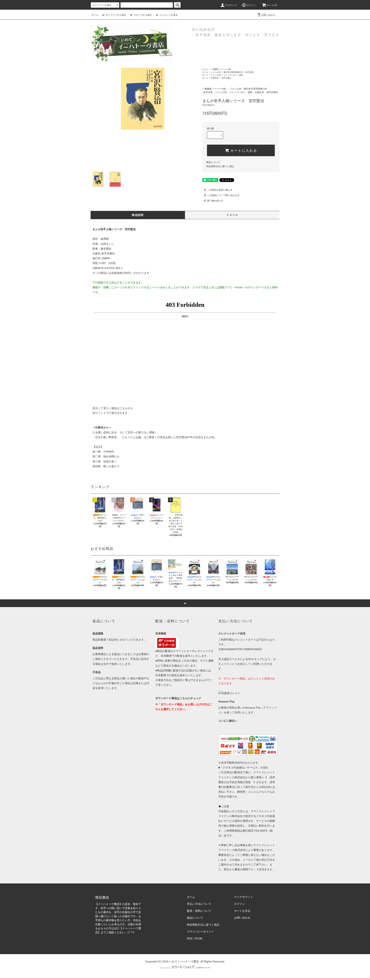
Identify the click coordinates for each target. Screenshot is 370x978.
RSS (189, 938)
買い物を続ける (215, 200)
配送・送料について (199, 910)
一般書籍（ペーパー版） (221, 69)
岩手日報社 (226, 78)
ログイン (251, 5)
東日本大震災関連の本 (233, 72)
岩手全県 (249, 72)
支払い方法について (199, 903)
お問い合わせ (268, 15)
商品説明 (138, 214)
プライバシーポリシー (200, 931)
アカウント (231, 5)
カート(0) (272, 5)
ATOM (198, 938)
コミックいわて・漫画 (233, 75)
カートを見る (242, 910)
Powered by (165, 968)
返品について (213, 162)
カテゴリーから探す (116, 15)
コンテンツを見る (168, 15)
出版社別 (215, 78)
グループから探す (143, 15)
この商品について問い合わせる (223, 195)
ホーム (95, 15)
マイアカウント (243, 896)
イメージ (232, 214)
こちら (123, 408)
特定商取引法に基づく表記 (220, 166)
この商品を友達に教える (219, 190)
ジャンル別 (216, 72)
